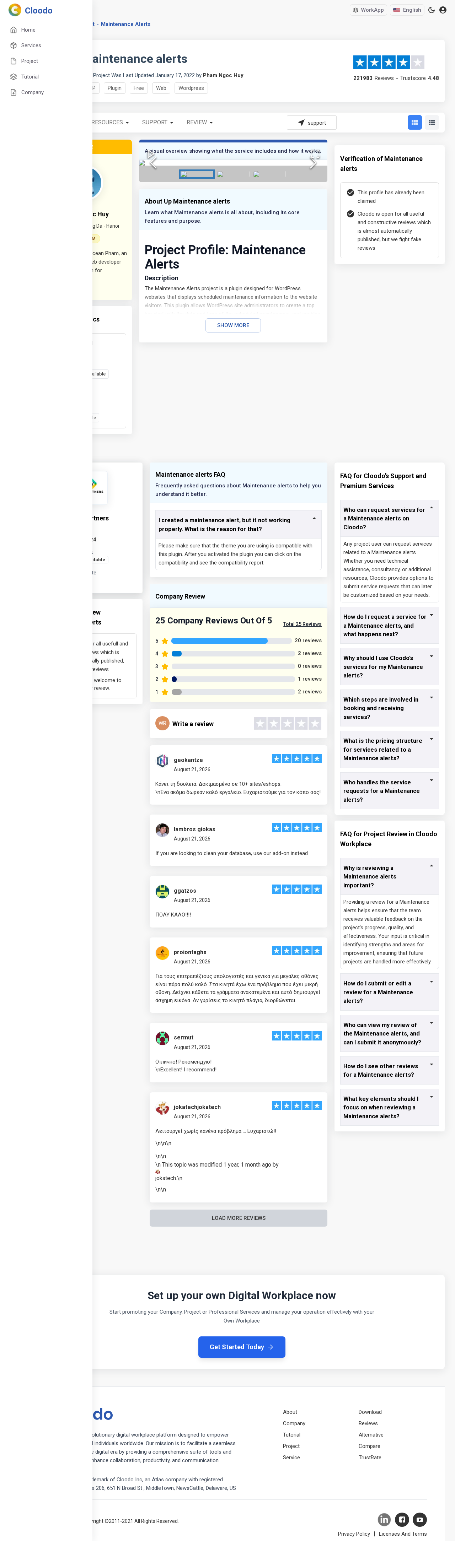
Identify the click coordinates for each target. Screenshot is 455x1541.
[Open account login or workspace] (443, 10)
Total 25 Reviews (302, 624)
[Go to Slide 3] (269, 174)
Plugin (115, 88)
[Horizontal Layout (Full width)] (432, 122)
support (154, 122)
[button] (233, 163)
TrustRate (370, 1457)
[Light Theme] (431, 10)
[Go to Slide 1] (197, 174)
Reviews (368, 1423)
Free (139, 88)
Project (291, 1446)
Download (370, 1412)
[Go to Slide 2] (233, 174)
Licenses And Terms (403, 1534)
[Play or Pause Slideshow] (151, 154)
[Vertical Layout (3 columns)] (415, 122)
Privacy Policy (354, 1534)
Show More (233, 325)
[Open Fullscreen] (315, 154)
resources (107, 122)
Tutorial (291, 1435)
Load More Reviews (239, 1218)
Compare (369, 1446)
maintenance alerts (125, 24)
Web (161, 88)
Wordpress (191, 88)
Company (294, 1423)
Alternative (371, 1435)
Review (197, 122)
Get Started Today (237, 1347)
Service (291, 1457)
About (290, 1412)
